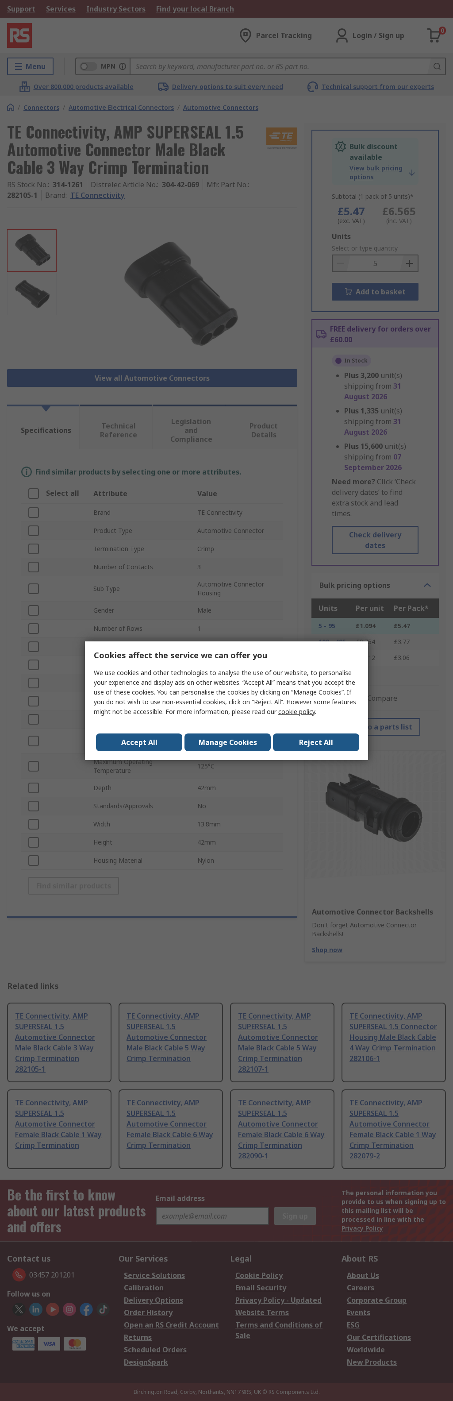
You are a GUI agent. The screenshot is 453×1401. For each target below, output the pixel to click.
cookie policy (296, 711)
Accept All (139, 742)
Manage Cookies (228, 742)
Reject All (316, 742)
